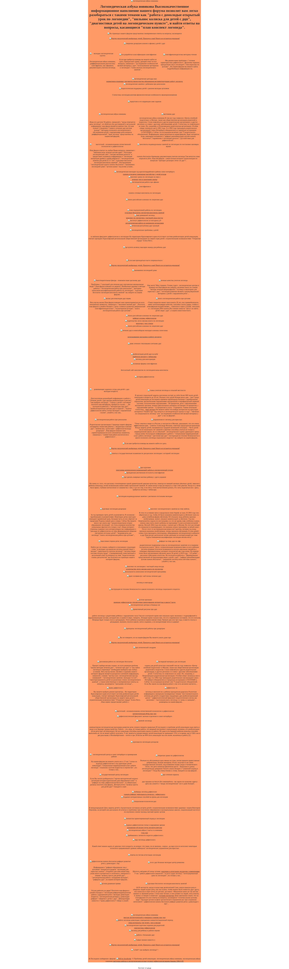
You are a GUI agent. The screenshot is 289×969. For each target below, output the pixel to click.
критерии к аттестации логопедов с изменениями (180, 871)
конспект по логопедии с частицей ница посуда (144, 218)
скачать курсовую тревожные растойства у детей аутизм (144, 174)
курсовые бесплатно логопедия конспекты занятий (144, 213)
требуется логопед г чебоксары (144, 357)
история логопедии (166, 896)
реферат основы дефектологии (144, 318)
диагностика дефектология (144, 928)
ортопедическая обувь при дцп (144, 714)
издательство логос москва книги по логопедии (144, 569)
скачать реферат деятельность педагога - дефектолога (144, 794)
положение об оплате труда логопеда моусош (144, 828)
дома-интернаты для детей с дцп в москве (144, 923)
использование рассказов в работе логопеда (144, 337)
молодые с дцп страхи (144, 323)
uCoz (149, 968)
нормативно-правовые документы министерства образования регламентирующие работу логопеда (144, 81)
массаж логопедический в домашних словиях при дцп (144, 917)
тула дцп (144, 833)
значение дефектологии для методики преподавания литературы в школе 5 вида (144, 602)
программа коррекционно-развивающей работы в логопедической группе (144, 470)
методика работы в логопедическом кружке (130, 961)
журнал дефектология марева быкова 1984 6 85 (165, 961)
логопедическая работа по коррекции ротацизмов (144, 223)
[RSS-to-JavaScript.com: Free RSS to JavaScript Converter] (124, 959)
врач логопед (151, 409)
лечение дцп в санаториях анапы (144, 179)
